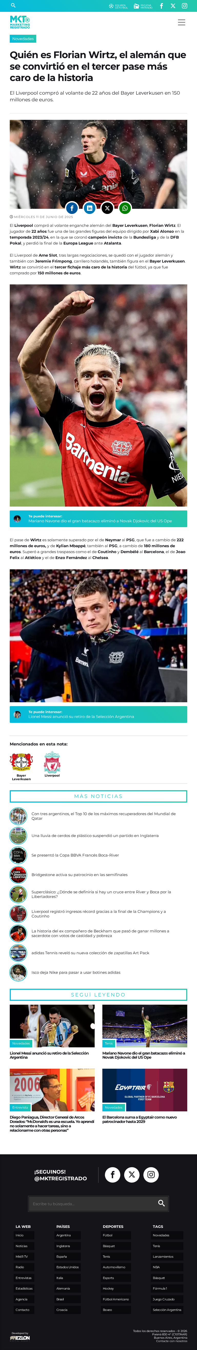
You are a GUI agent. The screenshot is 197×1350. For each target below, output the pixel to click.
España (61, 1256)
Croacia (61, 1310)
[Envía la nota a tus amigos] (125, 208)
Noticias (21, 1246)
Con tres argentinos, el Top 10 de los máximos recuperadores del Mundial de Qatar (104, 816)
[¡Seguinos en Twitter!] (173, 6)
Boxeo (107, 1310)
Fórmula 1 (160, 1288)
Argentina (63, 1235)
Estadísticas (24, 1288)
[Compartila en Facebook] (72, 208)
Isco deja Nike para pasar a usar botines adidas (76, 972)
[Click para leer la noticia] (18, 816)
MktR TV (22, 1256)
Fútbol (107, 1235)
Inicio (19, 1235)
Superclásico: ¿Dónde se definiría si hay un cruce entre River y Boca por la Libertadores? (101, 894)
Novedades (23, 38)
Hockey (108, 1288)
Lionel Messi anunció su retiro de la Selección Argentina (81, 716)
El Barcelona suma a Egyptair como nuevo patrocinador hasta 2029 (139, 1119)
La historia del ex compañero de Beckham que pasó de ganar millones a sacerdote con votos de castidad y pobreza (100, 933)
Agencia (21, 1299)
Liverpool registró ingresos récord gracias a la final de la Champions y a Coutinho (99, 913)
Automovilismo (114, 1267)
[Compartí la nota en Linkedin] (90, 208)
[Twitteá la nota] (107, 208)
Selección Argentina (167, 1310)
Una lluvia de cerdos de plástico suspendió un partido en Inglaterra (95, 835)
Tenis (106, 1256)
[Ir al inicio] (20, 22)
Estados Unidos (67, 1267)
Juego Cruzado (164, 1299)
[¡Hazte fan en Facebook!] (161, 6)
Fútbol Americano (116, 1299)
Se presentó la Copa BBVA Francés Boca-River (75, 855)
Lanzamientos (163, 1256)
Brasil (60, 1299)
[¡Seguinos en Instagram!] (184, 6)
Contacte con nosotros (171, 1341)
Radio (20, 1267)
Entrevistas (24, 1278)
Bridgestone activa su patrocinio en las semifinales (79, 874)
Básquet (109, 1246)
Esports (108, 1278)
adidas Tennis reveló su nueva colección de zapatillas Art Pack (90, 953)
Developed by (19, 1336)
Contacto (22, 1310)
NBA (156, 1267)
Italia (59, 1278)
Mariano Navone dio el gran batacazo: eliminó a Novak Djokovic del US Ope (100, 520)
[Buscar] (13, 6)
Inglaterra (63, 1246)
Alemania (63, 1288)
